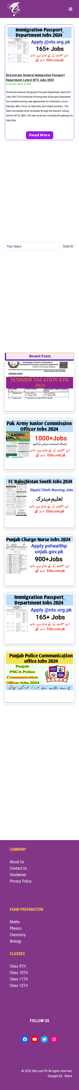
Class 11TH (19, 979)
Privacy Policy (20, 881)
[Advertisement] (39, 191)
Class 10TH (19, 972)
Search (68, 246)
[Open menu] (70, 9)
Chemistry (18, 934)
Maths (15, 921)
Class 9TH (18, 966)
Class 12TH (19, 985)
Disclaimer (18, 874)
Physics (16, 928)
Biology (15, 941)
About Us (17, 861)
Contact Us (18, 868)
